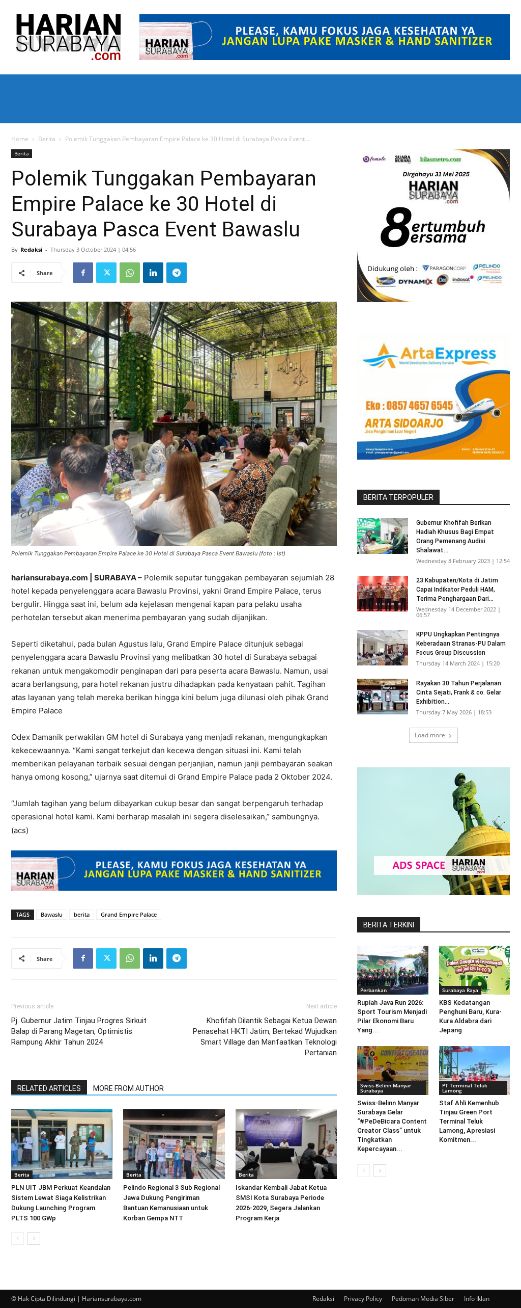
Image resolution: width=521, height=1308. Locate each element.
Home (19, 139)
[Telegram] (176, 272)
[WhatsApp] (130, 272)
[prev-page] (17, 1238)
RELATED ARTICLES (49, 1088)
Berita (46, 139)
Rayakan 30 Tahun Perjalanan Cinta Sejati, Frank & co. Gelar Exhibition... (458, 692)
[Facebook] (83, 272)
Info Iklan (476, 1298)
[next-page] (33, 1238)
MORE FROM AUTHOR (128, 1088)
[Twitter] (106, 272)
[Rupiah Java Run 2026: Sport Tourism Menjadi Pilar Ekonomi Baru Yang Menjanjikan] (392, 970)
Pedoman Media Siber (423, 1298)
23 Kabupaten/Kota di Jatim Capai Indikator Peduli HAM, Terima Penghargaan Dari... (457, 589)
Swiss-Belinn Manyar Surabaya (385, 1088)
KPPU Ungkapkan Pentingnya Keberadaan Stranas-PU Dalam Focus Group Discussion (461, 643)
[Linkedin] (153, 272)
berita (82, 914)
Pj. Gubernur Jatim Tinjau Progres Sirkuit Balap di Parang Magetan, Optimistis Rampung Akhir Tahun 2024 (79, 1031)
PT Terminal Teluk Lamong (464, 1088)
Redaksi (31, 249)
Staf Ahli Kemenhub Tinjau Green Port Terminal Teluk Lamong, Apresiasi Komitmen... (469, 1121)
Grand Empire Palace (129, 914)
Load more (430, 735)
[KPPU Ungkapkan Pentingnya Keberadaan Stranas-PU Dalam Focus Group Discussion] (382, 647)
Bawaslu (52, 914)
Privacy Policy (363, 1298)
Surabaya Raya (460, 990)
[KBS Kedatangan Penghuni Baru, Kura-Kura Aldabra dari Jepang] (474, 970)
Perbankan (373, 990)
